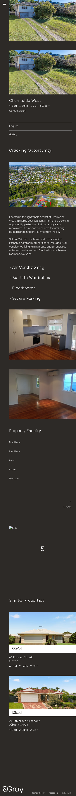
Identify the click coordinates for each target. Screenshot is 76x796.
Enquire (13, 126)
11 (39, 36)
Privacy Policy (38, 793)
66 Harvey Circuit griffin (21, 659)
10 (36, 36)
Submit (67, 507)
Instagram (66, 793)
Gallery (13, 134)
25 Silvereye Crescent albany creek (24, 722)
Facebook (53, 793)
